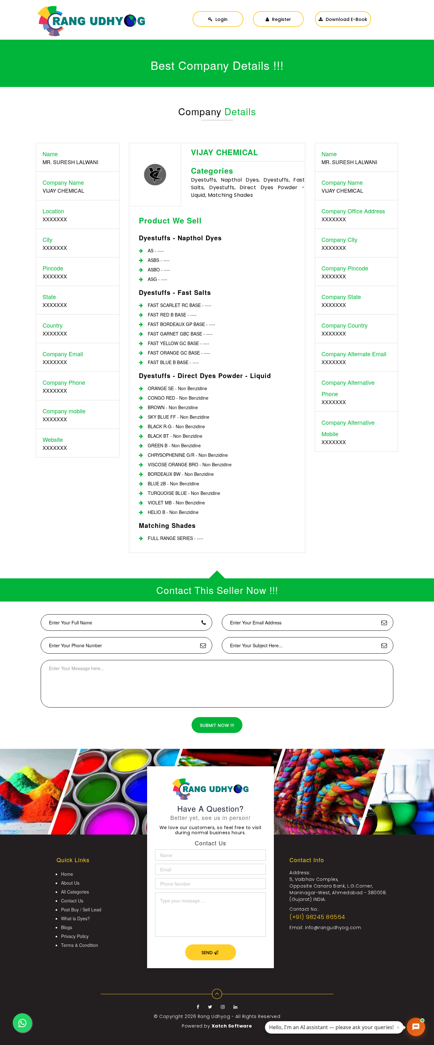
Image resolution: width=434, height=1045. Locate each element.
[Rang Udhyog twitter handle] (211, 1007)
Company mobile (64, 411)
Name (50, 154)
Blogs (66, 927)
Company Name (63, 182)
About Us (70, 883)
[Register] (278, 13)
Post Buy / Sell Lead (81, 909)
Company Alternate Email (354, 353)
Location (53, 211)
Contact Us (72, 900)
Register (281, 19)
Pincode (53, 268)
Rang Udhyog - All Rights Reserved (239, 1016)
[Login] (218, 13)
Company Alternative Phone (348, 388)
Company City (339, 239)
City (47, 239)
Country (53, 325)
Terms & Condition (79, 945)
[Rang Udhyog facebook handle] (199, 1007)
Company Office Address (353, 211)
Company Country (345, 325)
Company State (341, 296)
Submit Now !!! (217, 725)
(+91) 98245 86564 (317, 917)
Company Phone (64, 382)
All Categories (75, 892)
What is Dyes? (75, 918)
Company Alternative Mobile (348, 428)
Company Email (63, 353)
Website (53, 439)
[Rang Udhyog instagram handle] (223, 1007)
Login (220, 19)
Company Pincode (345, 268)
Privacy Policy (75, 936)
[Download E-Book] (343, 13)
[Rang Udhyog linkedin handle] (236, 1007)
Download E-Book (345, 19)
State (49, 296)
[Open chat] (416, 1027)
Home (67, 874)
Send (207, 952)
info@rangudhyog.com (333, 927)
